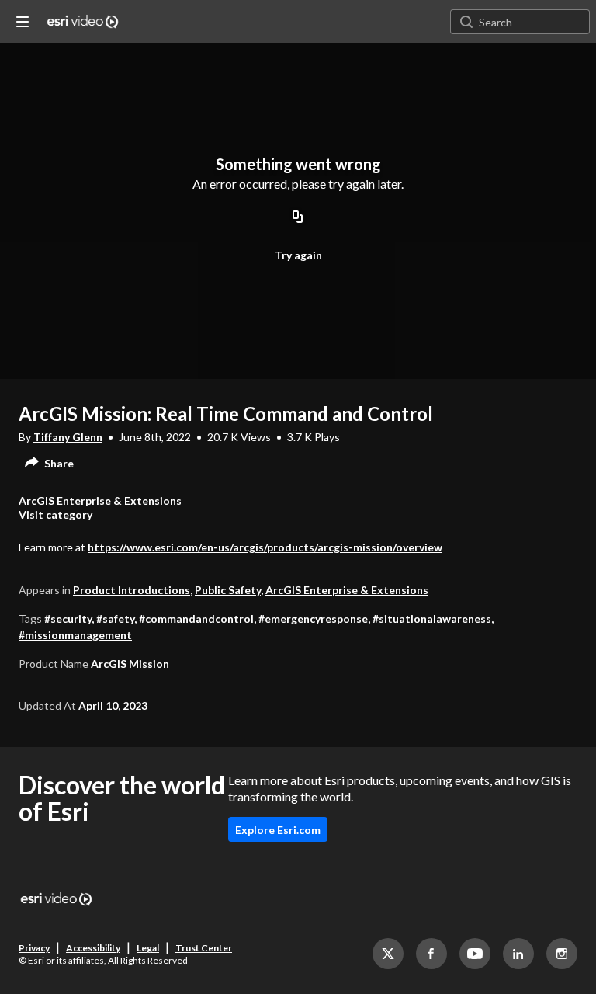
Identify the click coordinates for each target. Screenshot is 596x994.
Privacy (34, 948)
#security (68, 618)
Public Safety (228, 589)
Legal (148, 948)
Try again (298, 255)
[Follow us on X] (388, 953)
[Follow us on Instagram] (561, 953)
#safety (115, 618)
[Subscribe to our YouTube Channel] (474, 953)
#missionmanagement (75, 634)
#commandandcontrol (196, 618)
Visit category (55, 514)
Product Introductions (131, 589)
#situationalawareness (431, 618)
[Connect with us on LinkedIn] (518, 953)
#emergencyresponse (313, 618)
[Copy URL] (298, 217)
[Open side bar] (22, 21)
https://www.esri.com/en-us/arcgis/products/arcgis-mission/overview (265, 547)
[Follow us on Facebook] (431, 953)
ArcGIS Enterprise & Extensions (346, 589)
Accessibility (93, 948)
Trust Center (203, 948)
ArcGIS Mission (130, 663)
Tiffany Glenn (67, 436)
